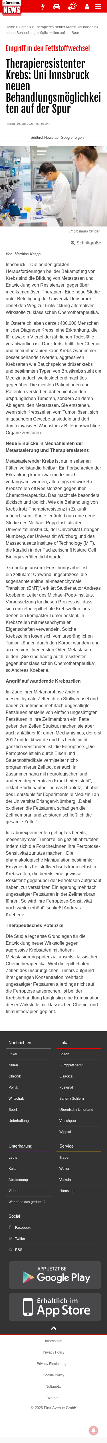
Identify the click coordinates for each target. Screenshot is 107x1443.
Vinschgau (67, 1121)
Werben (53, 1397)
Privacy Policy (53, 1352)
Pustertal (66, 1087)
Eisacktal (66, 1076)
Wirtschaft (16, 1099)
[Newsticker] (43, 6)
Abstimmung (18, 1180)
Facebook (23, 1228)
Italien (13, 1065)
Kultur (13, 1169)
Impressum (53, 1340)
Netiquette (54, 1386)
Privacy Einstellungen (53, 1363)
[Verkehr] (56, 6)
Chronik (25, 27)
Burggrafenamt (70, 1065)
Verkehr (65, 1180)
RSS (18, 1250)
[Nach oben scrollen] (53, 1329)
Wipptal (65, 1132)
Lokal (13, 1054)
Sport (13, 1110)
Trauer (64, 1158)
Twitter (20, 1239)
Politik (13, 1087)
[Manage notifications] (93, 1430)
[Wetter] (72, 6)
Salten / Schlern (71, 1099)
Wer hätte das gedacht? (27, 1202)
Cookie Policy (53, 1374)
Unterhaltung (19, 1121)
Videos (14, 1191)
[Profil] (87, 6)
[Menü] (101, 6)
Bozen (64, 1054)
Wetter (64, 1169)
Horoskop (66, 1191)
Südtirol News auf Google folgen (57, 137)
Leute (13, 1158)
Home (10, 27)
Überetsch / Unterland (76, 1110)
